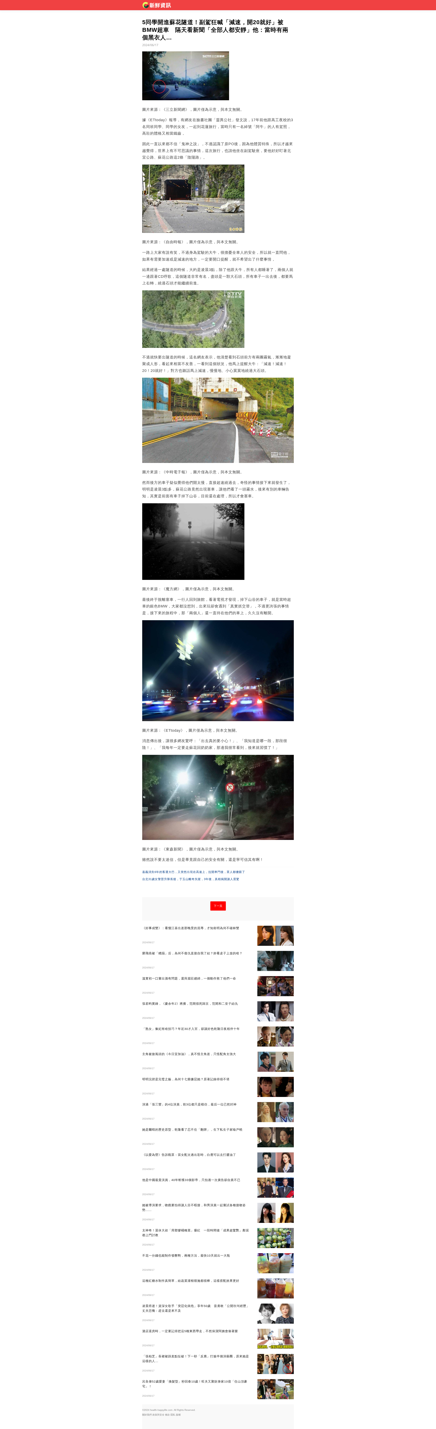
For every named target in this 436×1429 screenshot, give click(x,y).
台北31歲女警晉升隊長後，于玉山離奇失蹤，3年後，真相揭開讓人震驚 (190, 879)
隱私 (172, 1414)
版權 (178, 1414)
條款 (167, 1414)
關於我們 (147, 1414)
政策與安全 (158, 1414)
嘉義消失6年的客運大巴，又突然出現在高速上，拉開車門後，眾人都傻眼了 (193, 872)
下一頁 (218, 905)
